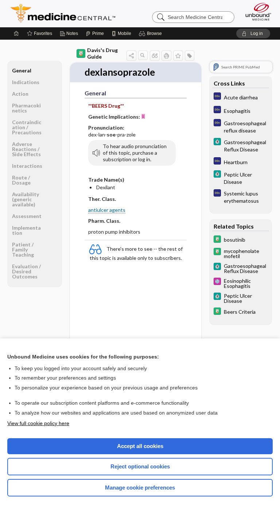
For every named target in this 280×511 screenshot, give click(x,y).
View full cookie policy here (38, 423)
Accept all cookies (140, 446)
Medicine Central (67, 13)
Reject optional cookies (140, 466)
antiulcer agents (106, 210)
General (21, 70)
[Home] (16, 33)
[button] (151, 33)
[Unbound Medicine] (256, 11)
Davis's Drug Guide (102, 53)
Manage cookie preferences (140, 487)
